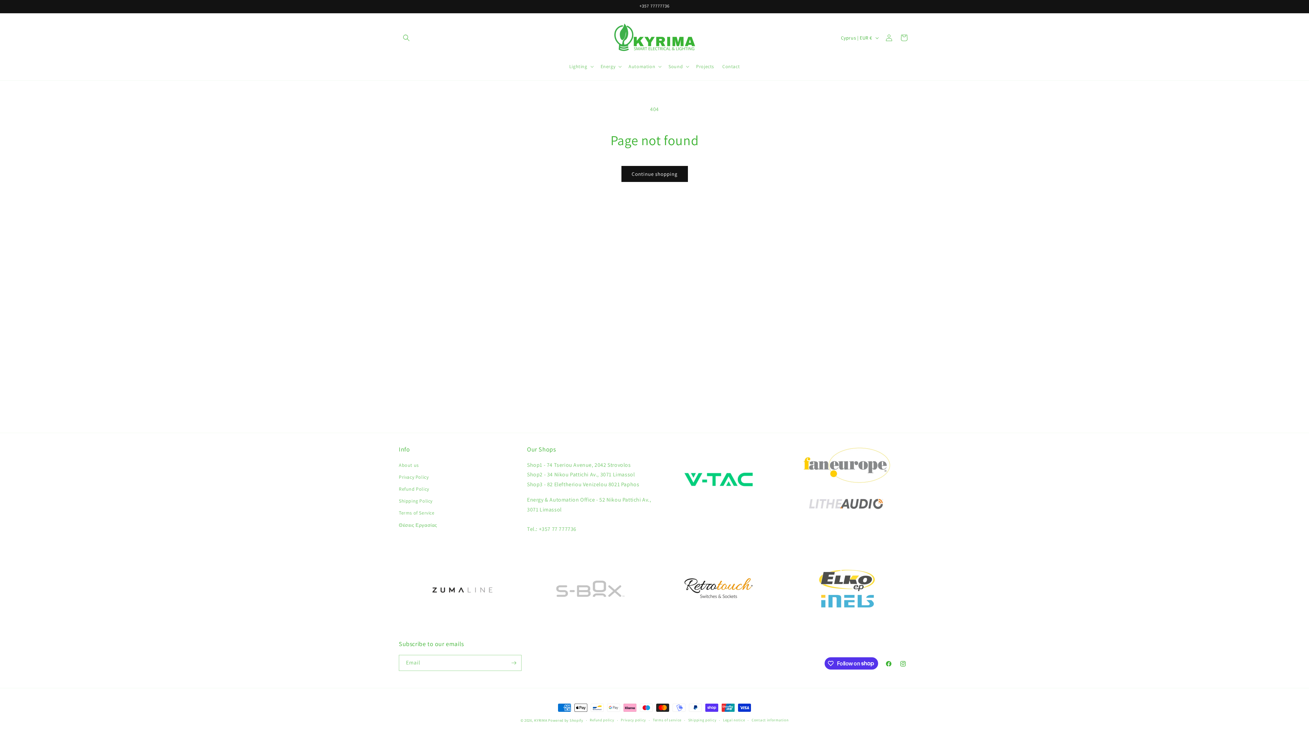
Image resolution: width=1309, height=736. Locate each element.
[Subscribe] (513, 663)
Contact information (770, 720)
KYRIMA (540, 720)
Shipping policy (702, 720)
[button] (406, 37)
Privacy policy (633, 720)
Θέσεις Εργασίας (418, 525)
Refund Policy (414, 489)
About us (409, 465)
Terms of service (667, 720)
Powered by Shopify (565, 720)
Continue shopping (655, 174)
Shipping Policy (416, 501)
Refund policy (602, 720)
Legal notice (734, 720)
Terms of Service (417, 513)
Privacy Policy (413, 477)
